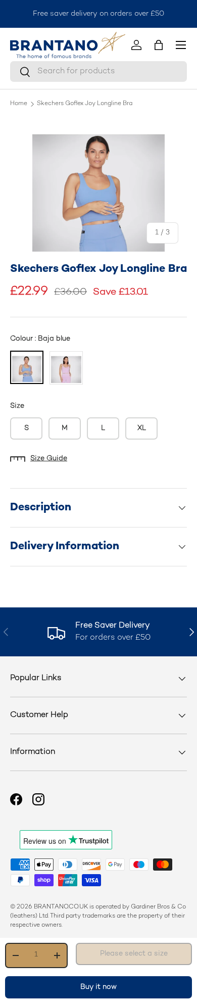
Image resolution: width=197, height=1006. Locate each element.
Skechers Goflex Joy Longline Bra (84, 104)
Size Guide (48, 458)
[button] (158, 45)
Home (18, 104)
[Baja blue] (26, 367)
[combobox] (98, 71)
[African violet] (66, 368)
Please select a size (134, 953)
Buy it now (98, 987)
